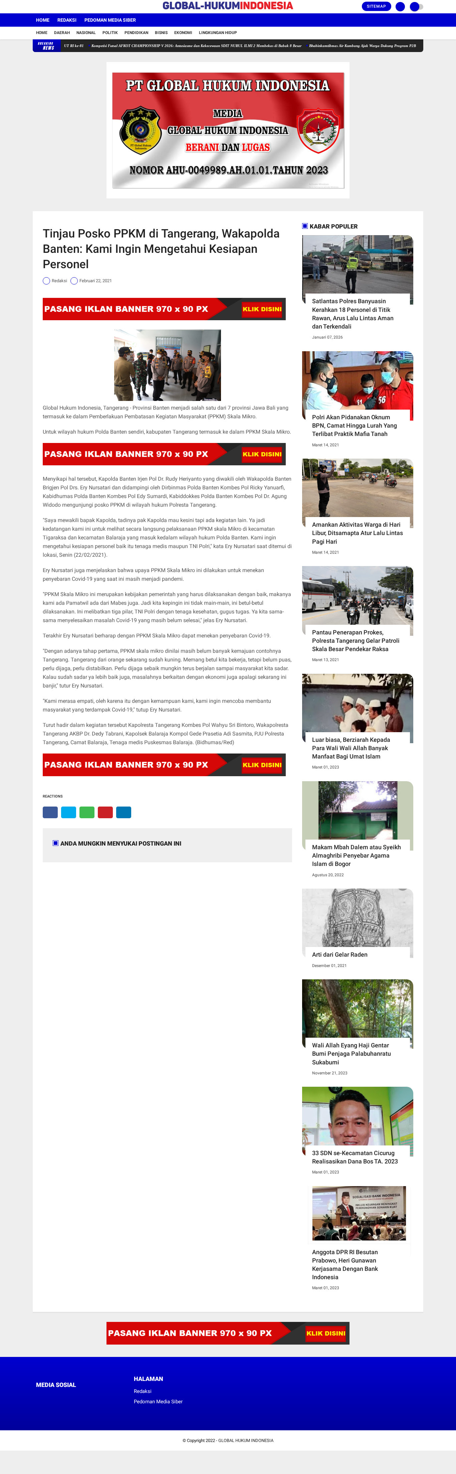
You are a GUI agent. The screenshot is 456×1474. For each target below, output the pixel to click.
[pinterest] (105, 812)
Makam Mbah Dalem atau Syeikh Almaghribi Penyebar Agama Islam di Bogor (356, 855)
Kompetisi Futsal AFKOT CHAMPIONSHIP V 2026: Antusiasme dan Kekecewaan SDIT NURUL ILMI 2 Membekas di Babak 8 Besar (170, 46)
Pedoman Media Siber (110, 20)
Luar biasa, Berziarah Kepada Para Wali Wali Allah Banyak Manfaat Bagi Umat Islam (351, 748)
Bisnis (161, 32)
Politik (110, 32)
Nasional (86, 32)
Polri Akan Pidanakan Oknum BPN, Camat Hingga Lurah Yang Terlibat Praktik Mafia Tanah (354, 425)
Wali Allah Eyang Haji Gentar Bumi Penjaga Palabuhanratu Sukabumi (351, 1053)
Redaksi (66, 20)
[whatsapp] (86, 812)
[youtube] (62, 6)
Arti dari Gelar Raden (340, 954)
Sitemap (376, 6)
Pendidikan (136, 32)
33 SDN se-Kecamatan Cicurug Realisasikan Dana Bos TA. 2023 (355, 1157)
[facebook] (35, 6)
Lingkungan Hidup (218, 32)
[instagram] (53, 6)
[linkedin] (123, 812)
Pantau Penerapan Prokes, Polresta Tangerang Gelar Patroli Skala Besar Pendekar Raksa (356, 640)
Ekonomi (183, 32)
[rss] (101, 1397)
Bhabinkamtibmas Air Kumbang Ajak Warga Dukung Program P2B (335, 46)
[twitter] (44, 6)
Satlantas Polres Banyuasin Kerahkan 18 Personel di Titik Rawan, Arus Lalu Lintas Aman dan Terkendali (353, 314)
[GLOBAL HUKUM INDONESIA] (228, 9)
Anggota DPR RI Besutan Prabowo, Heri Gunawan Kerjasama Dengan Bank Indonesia (345, 1265)
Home (42, 20)
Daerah (62, 32)
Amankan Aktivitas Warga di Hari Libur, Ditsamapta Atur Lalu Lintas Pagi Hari (357, 533)
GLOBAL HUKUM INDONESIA (245, 1440)
